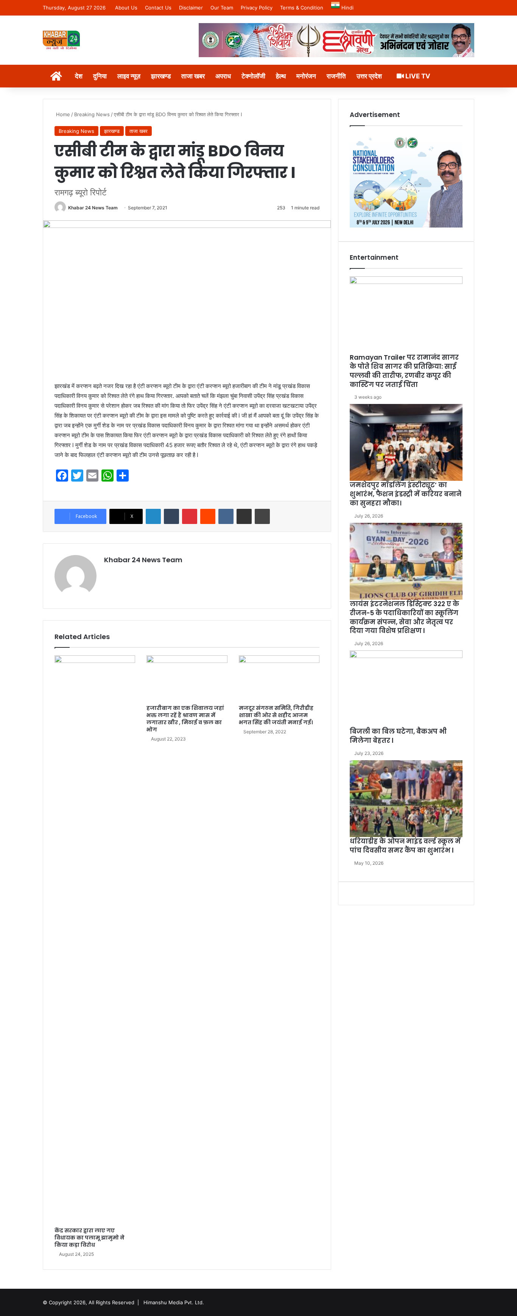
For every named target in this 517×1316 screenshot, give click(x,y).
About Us (126, 8)
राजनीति (336, 76)
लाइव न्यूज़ (128, 76)
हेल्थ (281, 76)
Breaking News (92, 114)
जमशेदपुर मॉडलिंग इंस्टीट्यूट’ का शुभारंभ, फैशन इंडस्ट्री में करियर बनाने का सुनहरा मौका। (405, 494)
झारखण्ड (161, 76)
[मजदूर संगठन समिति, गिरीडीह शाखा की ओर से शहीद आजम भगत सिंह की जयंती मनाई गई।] (279, 678)
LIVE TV (417, 76)
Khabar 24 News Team (93, 207)
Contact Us (158, 8)
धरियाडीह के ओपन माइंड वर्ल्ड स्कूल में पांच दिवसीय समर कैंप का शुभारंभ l (405, 846)
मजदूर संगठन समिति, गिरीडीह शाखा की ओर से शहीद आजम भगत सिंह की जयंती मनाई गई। (276, 715)
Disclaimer (191, 8)
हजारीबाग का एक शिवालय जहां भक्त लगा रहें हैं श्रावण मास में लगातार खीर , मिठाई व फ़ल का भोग (185, 718)
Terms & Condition (301, 8)
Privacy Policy (257, 8)
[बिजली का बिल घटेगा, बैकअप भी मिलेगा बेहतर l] (406, 688)
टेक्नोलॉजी (253, 76)
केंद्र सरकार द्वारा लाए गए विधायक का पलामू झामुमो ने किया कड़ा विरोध (90, 1238)
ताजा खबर (193, 76)
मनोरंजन (306, 76)
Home (62, 114)
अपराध (223, 76)
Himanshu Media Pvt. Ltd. (173, 1302)
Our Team (221, 8)
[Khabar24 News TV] (61, 40)
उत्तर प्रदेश (369, 76)
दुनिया (100, 76)
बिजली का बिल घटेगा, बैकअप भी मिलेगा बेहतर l (398, 736)
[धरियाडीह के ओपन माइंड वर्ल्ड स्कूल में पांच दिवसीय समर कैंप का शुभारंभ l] (406, 798)
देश (79, 76)
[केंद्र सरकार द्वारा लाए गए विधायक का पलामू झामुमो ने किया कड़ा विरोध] (95, 939)
